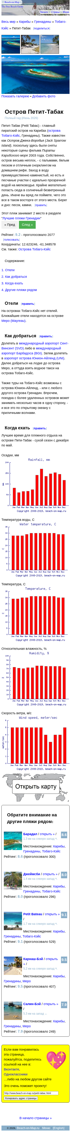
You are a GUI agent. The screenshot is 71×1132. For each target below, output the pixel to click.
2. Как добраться (14, 276)
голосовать (11, 239)
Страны (55, 12)
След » (27, 225)
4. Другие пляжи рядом (19, 290)
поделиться (41, 28)
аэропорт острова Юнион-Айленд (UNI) (34, 358)
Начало (44, 12)
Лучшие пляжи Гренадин (21, 218)
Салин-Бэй (32, 1004)
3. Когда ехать (12, 283)
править (40, 205)
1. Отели (8, 270)
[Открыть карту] (35, 800)
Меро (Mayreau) (13, 321)
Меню (66, 12)
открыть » (47, 834)
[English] (58, 1128)
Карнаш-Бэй (33, 959)
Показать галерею (15, 96)
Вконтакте (11, 1069)
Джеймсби (31, 874)
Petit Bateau (32, 914)
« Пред (9, 225)
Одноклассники (15, 1074)
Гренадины (42, 22)
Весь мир (8, 22)
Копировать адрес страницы (20, 1098)
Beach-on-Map (12, 2)
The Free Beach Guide (12, 6)
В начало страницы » (35, 1118)
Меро (27, 981)
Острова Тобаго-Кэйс (34, 249)
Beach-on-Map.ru (28, 1128)
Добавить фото (43, 96)
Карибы (25, 22)
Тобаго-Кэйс (51, 851)
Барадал (30, 834)
